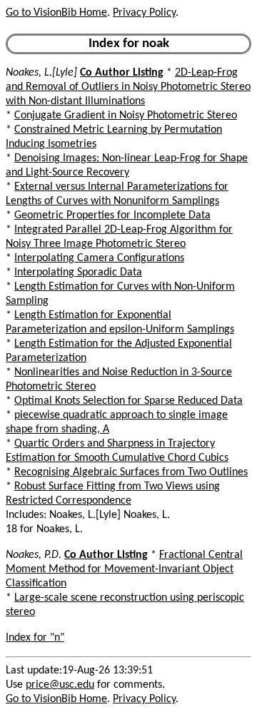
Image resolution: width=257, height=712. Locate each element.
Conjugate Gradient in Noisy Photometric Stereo (125, 115)
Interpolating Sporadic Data (78, 272)
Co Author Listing (121, 72)
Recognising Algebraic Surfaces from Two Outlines (131, 472)
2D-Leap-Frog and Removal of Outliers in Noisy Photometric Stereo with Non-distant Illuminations (128, 87)
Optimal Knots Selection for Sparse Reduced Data (128, 401)
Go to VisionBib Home (56, 13)
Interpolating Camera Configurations (99, 258)
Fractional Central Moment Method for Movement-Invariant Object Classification (124, 569)
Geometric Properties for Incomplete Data (112, 215)
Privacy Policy (144, 13)
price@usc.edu (60, 685)
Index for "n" (35, 638)
